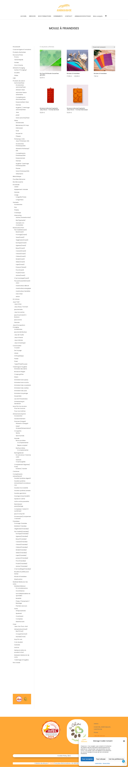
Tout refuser (101, 759)
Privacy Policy (106, 763)
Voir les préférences (116, 759)
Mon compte (97, 16)
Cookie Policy (98, 763)
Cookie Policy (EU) (64, 756)
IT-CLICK (51, 763)
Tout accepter (87, 759)
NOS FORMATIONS (44, 16)
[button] (124, 741)
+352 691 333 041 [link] (99, 736)
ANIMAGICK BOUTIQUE (83, 16)
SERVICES (32, 16)
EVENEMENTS (58, 16)
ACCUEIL (23, 16)
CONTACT (68, 16)
